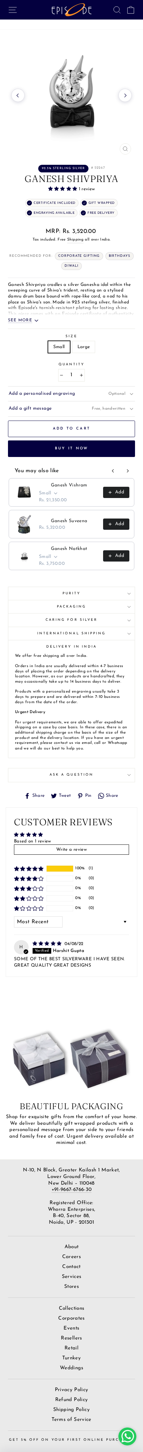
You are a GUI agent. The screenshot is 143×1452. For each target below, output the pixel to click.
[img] (48, 944)
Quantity (71, 364)
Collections (71, 1308)
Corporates (71, 1318)
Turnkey (71, 1358)
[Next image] (125, 95)
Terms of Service (71, 1419)
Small (59, 347)
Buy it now (71, 448)
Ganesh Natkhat (69, 548)
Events (71, 1328)
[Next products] (127, 471)
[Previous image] (18, 95)
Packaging (71, 607)
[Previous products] (113, 471)
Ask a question (71, 775)
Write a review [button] (71, 849)
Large (83, 347)
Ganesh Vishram (69, 485)
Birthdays (119, 256)
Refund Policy (71, 1399)
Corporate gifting (78, 256)
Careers (71, 1256)
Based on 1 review (32, 841)
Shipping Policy (71, 1409)
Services (71, 1276)
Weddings (71, 1368)
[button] (63, 189)
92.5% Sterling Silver (63, 168)
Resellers (71, 1338)
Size (71, 336)
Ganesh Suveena (69, 521)
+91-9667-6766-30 (71, 1189)
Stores (71, 1286)
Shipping (75, 240)
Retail (71, 1348)
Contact (71, 1266)
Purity (71, 593)
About (72, 1247)
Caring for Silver (71, 620)
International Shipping (71, 633)
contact (61, 743)
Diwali (71, 266)
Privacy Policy (71, 1389)
